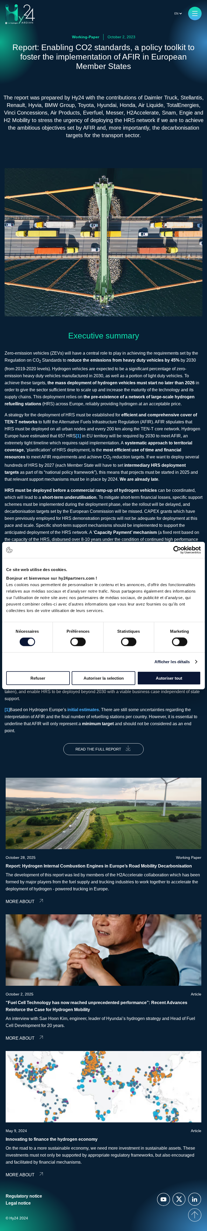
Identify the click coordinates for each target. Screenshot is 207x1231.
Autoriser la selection (104, 678)
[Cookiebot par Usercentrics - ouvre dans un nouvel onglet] (177, 550)
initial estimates (83, 709)
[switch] (78, 642)
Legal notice (18, 1203)
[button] (195, 13)
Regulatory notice (24, 1196)
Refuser (37, 678)
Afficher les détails (172, 661)
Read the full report (98, 749)
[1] (78, 436)
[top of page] (194, 1215)
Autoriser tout (169, 678)
